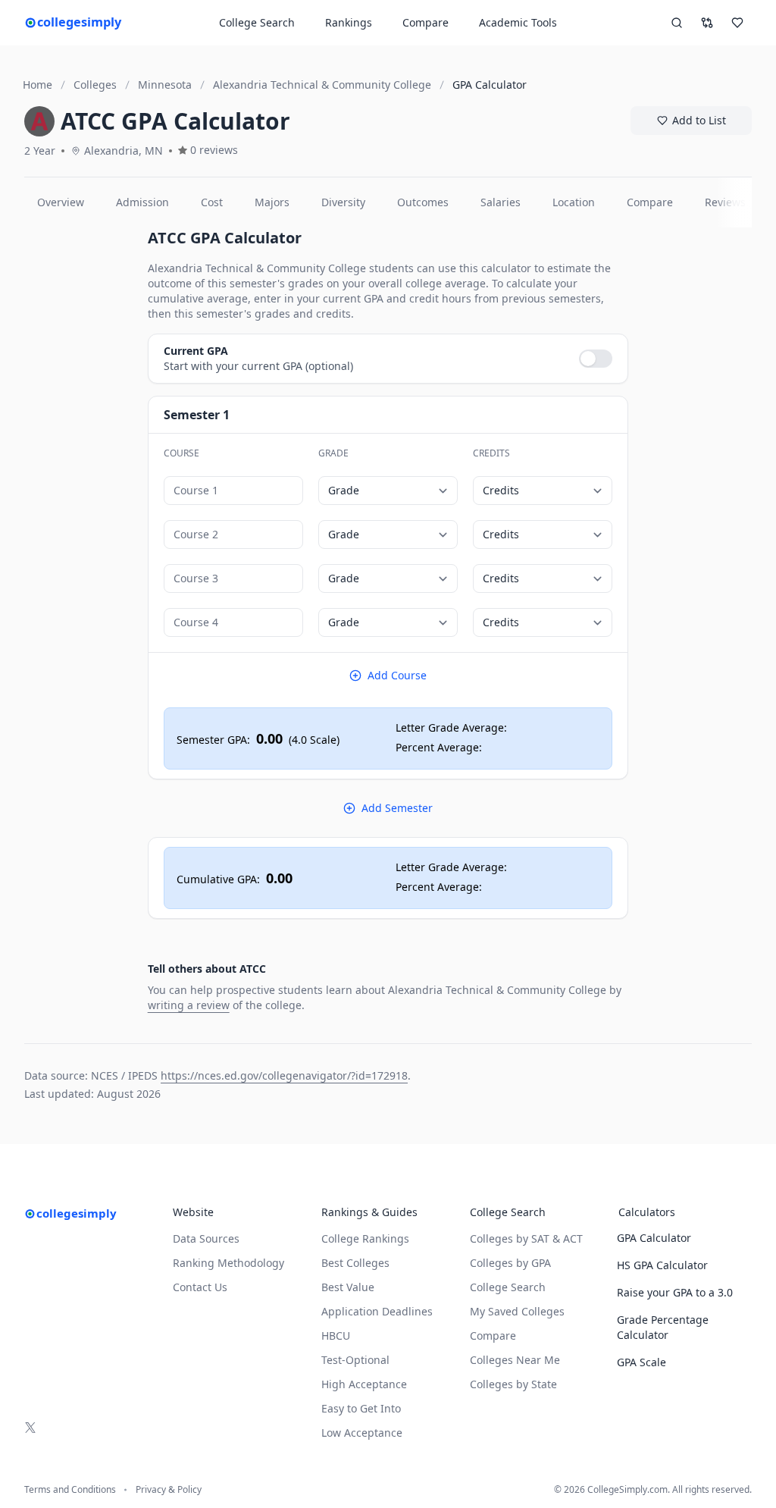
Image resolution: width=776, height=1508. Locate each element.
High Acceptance (364, 1384)
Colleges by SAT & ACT (526, 1238)
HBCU (335, 1335)
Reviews (725, 202)
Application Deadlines (377, 1311)
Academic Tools (518, 22)
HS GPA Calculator (662, 1265)
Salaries (500, 202)
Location (573, 202)
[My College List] (737, 22)
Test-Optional (355, 1360)
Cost (212, 202)
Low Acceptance (361, 1432)
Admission (142, 202)
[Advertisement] (80, 454)
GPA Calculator (654, 1238)
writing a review (189, 1005)
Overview (60, 202)
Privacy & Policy (169, 1490)
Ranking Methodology (228, 1263)
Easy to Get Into (361, 1408)
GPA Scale (641, 1362)
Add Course (397, 675)
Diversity (343, 202)
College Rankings (365, 1238)
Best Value (347, 1287)
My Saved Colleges (517, 1311)
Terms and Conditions (70, 1490)
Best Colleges (355, 1263)
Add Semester (397, 808)
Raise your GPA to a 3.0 (675, 1292)
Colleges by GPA (510, 1263)
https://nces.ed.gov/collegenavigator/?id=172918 (284, 1075)
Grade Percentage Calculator (663, 1327)
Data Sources (206, 1238)
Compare (425, 22)
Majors (272, 202)
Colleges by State (513, 1384)
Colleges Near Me (515, 1360)
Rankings (348, 22)
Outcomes (423, 202)
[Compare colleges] (707, 22)
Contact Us (200, 1287)
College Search (508, 1287)
